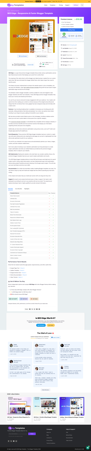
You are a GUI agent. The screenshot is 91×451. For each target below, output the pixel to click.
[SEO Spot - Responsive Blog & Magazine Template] (19, 406)
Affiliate (76, 5)
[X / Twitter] (32, 309)
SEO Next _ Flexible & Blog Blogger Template (45, 417)
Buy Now (72, 30)
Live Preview (24, 56)
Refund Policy (69, 435)
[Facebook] (30, 309)
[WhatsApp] (34, 309)
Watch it (20, 277)
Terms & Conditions (51, 443)
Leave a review (56, 337)
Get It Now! (50, 325)
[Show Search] (82, 5)
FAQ (67, 432)
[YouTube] (14, 441)
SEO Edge (16, 346)
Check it (30, 64)
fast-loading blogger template (31, 87)
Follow (31, 433)
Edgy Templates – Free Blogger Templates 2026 (30, 449)
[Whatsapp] (16, 441)
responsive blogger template (18, 121)
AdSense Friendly (15, 10)
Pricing (61, 5)
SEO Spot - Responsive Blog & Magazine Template (19, 417)
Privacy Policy (49, 440)
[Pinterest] (39, 309)
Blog (48, 435)
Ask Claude (35, 298)
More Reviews (45, 389)
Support (67, 5)
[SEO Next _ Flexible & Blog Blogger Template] (45, 406)
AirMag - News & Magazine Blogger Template (72, 417)
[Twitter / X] (11, 441)
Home (45, 5)
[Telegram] (37, 309)
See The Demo (41, 325)
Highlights (26, 188)
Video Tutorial (69, 440)
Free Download (42, 56)
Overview (10, 188)
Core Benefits (18, 188)
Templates (52, 5)
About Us (49, 432)
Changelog (72, 45)
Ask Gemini (24, 298)
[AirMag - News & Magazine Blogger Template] (72, 406)
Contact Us (49, 437)
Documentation (69, 437)
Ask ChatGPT (14, 298)
